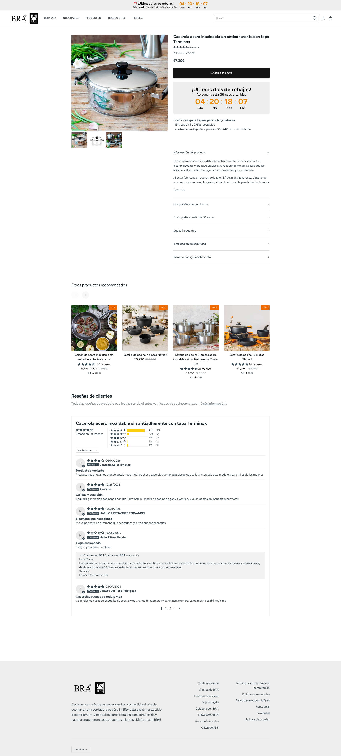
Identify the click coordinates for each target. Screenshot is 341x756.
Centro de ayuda (208, 683)
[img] (96, 460)
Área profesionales (207, 721)
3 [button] (170, 608)
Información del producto (189, 152)
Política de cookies (258, 719)
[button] (180, 47)
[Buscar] (315, 18)
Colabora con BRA (207, 708)
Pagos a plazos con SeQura (253, 700)
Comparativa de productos (190, 204)
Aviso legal (263, 706)
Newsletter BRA (208, 714)
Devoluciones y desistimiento (192, 257)
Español (79, 749)
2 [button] (166, 608)
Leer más (179, 189)
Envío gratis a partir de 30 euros (193, 217)
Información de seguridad (189, 244)
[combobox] (261, 18)
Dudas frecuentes (184, 230)
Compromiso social (206, 696)
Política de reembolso (256, 694)
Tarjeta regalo (210, 702)
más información (213, 403)
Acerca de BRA (209, 689)
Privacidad (263, 713)
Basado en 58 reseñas (89, 434)
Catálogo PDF (210, 727)
